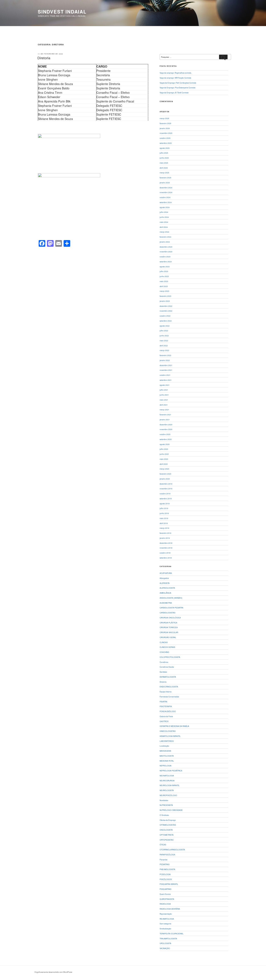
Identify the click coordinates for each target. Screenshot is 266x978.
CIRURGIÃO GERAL (168, 637)
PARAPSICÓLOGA (167, 854)
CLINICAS (164, 642)
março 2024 (164, 232)
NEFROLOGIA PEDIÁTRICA (171, 770)
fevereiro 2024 (165, 237)
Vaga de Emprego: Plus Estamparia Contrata (177, 87)
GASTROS (164, 721)
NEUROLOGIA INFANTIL (170, 785)
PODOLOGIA (165, 874)
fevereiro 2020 (165, 473)
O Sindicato (164, 815)
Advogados (164, 578)
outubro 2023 (165, 256)
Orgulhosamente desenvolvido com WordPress (53, 972)
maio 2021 (164, 399)
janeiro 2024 (165, 241)
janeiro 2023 (165, 301)
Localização (164, 746)
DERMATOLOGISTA (168, 677)
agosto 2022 (165, 325)
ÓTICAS (163, 844)
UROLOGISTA (165, 943)
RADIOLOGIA (165, 904)
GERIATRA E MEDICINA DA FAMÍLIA (174, 726)
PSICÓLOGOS (166, 879)
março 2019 (164, 528)
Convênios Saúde (167, 667)
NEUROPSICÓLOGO (168, 795)
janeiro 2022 (165, 360)
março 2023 (164, 291)
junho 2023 (164, 276)
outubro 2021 (165, 375)
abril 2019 (164, 523)
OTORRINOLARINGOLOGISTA (172, 849)
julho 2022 (164, 330)
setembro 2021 (166, 380)
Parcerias (163, 859)
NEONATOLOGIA (167, 775)
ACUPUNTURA (166, 573)
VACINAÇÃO (165, 948)
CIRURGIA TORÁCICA (169, 627)
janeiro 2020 (165, 478)
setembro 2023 (166, 261)
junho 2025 (164, 158)
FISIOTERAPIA (166, 706)
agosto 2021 (165, 385)
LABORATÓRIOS (167, 741)
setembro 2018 (166, 557)
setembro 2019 (166, 498)
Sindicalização (165, 928)
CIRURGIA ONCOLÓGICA (170, 617)
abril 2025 (164, 167)
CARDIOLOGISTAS (167, 612)
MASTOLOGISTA (167, 756)
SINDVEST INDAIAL (62, 11)
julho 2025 (164, 153)
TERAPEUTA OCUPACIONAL (171, 933)
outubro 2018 (165, 552)
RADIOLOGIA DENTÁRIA (170, 909)
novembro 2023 (166, 251)
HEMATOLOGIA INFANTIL (170, 736)
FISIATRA (163, 701)
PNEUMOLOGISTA (167, 869)
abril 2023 (164, 286)
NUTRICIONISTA (166, 805)
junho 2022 (164, 335)
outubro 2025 (165, 138)
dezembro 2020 (166, 424)
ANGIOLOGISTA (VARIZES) (171, 598)
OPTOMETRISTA (167, 835)
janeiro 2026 (165, 128)
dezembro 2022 (166, 306)
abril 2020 (164, 464)
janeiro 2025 (165, 182)
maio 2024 (164, 222)
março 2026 (164, 118)
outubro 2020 (165, 434)
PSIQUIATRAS (165, 889)
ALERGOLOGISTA (167, 588)
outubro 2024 (165, 197)
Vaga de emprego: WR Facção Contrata (175, 77)
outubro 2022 (165, 315)
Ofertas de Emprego (168, 820)
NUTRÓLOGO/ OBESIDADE (171, 810)
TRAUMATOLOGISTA (168, 938)
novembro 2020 (166, 429)
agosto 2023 (165, 266)
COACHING (164, 652)
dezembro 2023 (166, 246)
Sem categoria (165, 923)
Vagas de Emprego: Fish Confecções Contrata (178, 82)
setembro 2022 (166, 320)
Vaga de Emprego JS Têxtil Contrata (174, 92)
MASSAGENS (165, 751)
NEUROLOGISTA (167, 790)
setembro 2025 (166, 143)
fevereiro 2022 (165, 355)
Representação (166, 914)
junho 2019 (164, 513)
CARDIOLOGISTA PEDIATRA (171, 607)
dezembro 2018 (166, 543)
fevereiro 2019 (165, 533)
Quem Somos (165, 894)
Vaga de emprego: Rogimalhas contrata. (176, 73)
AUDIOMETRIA (166, 603)
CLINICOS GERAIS (167, 647)
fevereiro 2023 (165, 296)
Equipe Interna (165, 691)
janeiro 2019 (165, 538)
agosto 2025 (165, 148)
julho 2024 (164, 212)
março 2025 (164, 172)
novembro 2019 (166, 488)
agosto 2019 (165, 503)
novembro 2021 (166, 370)
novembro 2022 (166, 311)
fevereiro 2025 (165, 177)
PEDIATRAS (165, 864)
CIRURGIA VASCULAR (169, 632)
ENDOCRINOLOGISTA (169, 686)
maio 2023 (164, 281)
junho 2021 (164, 394)
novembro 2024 (166, 192)
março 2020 (164, 468)
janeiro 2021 (165, 419)
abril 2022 (164, 345)
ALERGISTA (165, 583)
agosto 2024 (165, 207)
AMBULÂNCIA (165, 593)
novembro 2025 (166, 133)
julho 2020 (164, 449)
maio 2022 (164, 340)
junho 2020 (164, 454)
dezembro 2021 (166, 365)
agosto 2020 (165, 444)
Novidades (164, 800)
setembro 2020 (166, 439)
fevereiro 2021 (165, 414)
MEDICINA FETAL (167, 761)
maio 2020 (164, 459)
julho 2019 (164, 508)
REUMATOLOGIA (167, 919)
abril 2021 (164, 404)
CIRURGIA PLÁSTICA (168, 622)
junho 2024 (164, 217)
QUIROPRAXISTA (167, 899)
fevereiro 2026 (165, 123)
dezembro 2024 (166, 187)
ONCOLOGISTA (166, 830)
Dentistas (163, 672)
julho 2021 (164, 389)
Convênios (164, 662)
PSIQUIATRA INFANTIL (169, 884)
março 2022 (164, 350)
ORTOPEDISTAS (167, 840)
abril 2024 (164, 227)
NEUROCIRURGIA (167, 780)
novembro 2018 (166, 547)
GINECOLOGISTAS (168, 731)
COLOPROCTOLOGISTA (170, 657)
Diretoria (43, 57)
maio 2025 (164, 163)
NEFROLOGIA (165, 765)
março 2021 (164, 409)
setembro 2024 (166, 202)
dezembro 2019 (166, 483)
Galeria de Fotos (166, 716)
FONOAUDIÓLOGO (168, 711)
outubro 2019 (165, 493)
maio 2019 (164, 518)
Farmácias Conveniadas (169, 696)
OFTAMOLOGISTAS (168, 825)
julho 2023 (164, 271)
